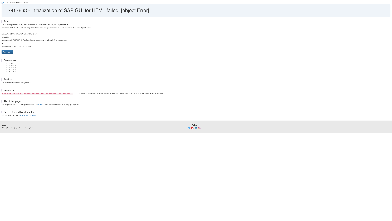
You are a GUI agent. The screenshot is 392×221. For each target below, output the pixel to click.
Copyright (28, 128)
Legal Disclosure (19, 128)
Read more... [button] (7, 52)
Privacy (4, 128)
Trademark (35, 128)
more (40, 105)
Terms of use (10, 128)
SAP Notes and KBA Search (27, 115)
